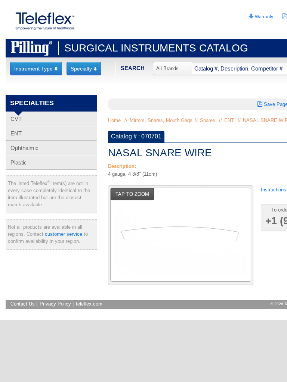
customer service (63, 234)
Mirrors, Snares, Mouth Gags (161, 120)
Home (114, 120)
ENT (16, 133)
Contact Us (22, 304)
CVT (16, 119)
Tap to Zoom (132, 194)
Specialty (84, 69)
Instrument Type (36, 69)
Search (133, 68)
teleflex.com (89, 304)
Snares (207, 120)
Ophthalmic (24, 148)
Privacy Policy (55, 304)
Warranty (261, 16)
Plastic (18, 162)
